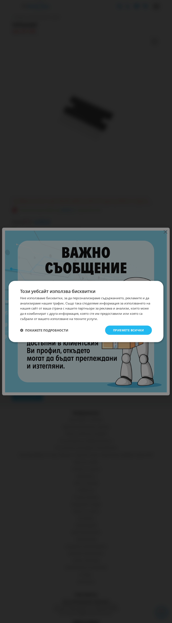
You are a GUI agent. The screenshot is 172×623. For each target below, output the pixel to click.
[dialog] (86, 311)
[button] (44, 330)
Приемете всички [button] (128, 330)
